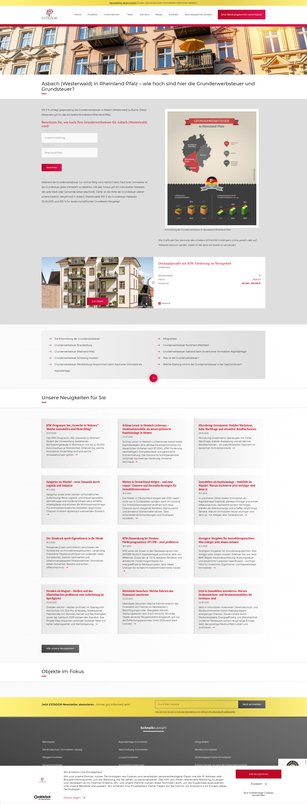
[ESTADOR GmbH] (50, 15)
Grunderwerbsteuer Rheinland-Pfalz (74, 351)
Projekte (92, 14)
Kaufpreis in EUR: (51, 131)
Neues (158, 14)
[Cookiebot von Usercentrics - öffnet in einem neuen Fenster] (42, 797)
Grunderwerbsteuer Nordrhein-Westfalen (186, 345)
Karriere (144, 14)
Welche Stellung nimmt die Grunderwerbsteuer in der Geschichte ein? (202, 364)
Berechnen (51, 167)
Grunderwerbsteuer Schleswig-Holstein (76, 358)
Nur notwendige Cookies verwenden (258, 794)
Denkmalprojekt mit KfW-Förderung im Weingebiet (194, 263)
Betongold (48, 741)
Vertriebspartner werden (198, 14)
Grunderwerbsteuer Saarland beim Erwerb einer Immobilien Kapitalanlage (204, 351)
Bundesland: (49, 145)
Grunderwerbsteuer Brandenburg (73, 345)
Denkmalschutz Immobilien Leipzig (62, 749)
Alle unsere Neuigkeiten (60, 648)
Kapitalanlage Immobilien (133, 741)
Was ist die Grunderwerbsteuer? (181, 358)
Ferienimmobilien (52, 765)
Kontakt (173, 14)
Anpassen (257, 783)
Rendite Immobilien (206, 749)
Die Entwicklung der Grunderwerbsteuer (77, 338)
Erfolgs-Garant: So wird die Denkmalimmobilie (221, 765)
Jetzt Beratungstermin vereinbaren (241, 14)
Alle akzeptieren (258, 774)
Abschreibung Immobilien (133, 749)
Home (77, 14)
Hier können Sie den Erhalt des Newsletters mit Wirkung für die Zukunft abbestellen (195, 712)
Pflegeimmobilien (52, 757)
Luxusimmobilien (128, 757)
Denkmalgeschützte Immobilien (213, 757)
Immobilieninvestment (131, 765)
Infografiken (170, 338)
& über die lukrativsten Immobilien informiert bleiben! (153, 2)
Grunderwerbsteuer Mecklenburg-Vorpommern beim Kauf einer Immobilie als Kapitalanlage (98, 367)
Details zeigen (72, 797)
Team (130, 14)
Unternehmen (112, 14)
